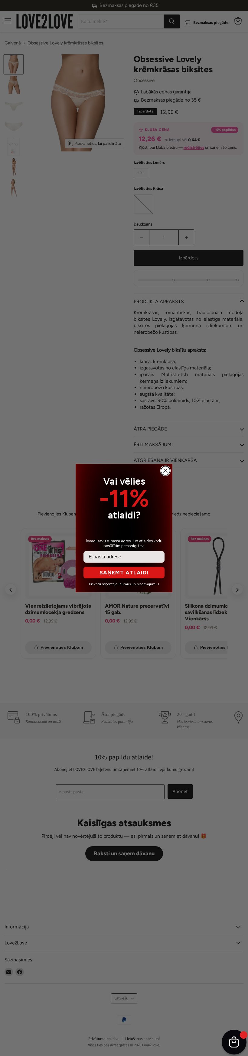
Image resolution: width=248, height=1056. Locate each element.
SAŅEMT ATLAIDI (124, 572)
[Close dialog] (165, 470)
